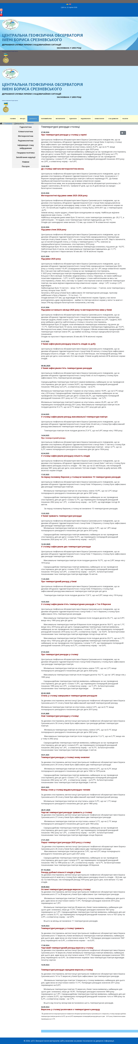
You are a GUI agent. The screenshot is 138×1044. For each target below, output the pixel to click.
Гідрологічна (26, 127)
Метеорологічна (25, 136)
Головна (8, 123)
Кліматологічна (25, 131)
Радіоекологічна (25, 140)
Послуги (25, 166)
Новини (30, 123)
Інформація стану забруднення (25, 146)
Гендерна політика (26, 152)
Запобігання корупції (25, 157)
